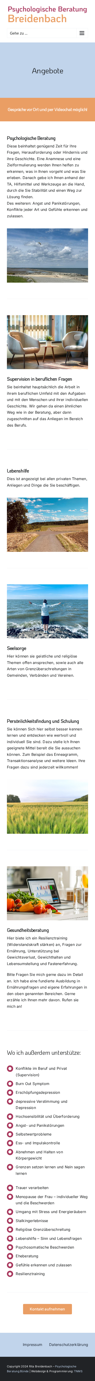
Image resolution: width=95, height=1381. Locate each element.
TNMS (78, 1371)
